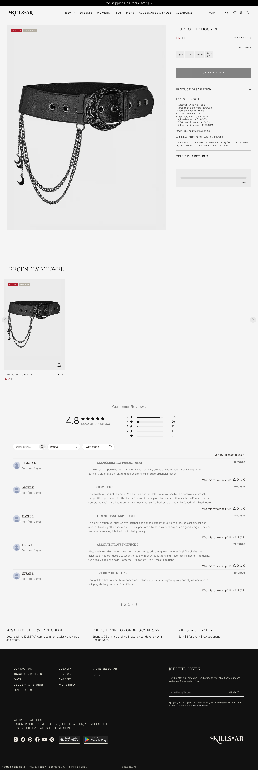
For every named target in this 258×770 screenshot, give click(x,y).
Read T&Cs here (200, 705)
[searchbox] (26, 447)
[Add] (59, 364)
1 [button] (121, 605)
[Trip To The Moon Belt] (34, 324)
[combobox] (228, 454)
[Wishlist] (235, 13)
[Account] (241, 13)
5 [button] (136, 605)
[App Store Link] (69, 740)
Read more (204, 502)
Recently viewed (37, 269)
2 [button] (125, 605)
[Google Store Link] (95, 740)
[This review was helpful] (234, 479)
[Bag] (247, 13)
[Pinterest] (30, 739)
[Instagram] (16, 739)
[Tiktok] (23, 739)
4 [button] (133, 605)
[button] (151, 417)
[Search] (226, 12)
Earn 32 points (242, 38)
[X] (51, 739)
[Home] (21, 13)
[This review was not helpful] (241, 479)
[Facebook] (37, 739)
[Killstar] (227, 740)
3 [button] (129, 605)
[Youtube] (44, 739)
